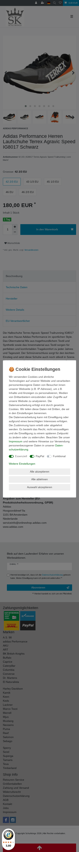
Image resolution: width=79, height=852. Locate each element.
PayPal (40, 456)
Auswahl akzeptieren (39, 487)
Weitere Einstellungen (22, 463)
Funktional (59, 456)
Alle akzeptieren (39, 471)
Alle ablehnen (39, 479)
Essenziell (21, 456)
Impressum (15, 441)
